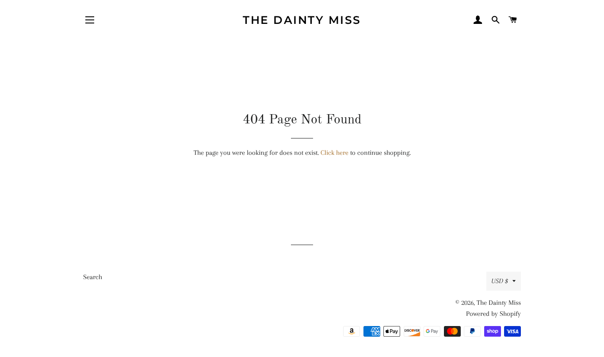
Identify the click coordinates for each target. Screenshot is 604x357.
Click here (334, 153)
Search (92, 277)
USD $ (499, 281)
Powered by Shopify (493, 314)
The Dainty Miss (302, 20)
